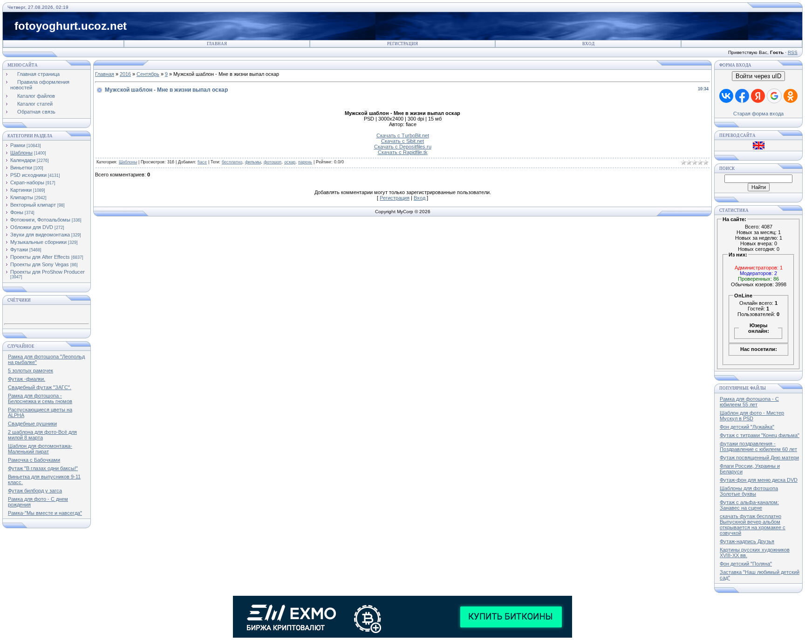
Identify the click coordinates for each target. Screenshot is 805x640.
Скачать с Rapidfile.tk (403, 152)
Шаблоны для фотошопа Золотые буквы (749, 491)
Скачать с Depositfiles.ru (402, 146)
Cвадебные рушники (32, 423)
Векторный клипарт (33, 205)
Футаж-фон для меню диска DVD (759, 480)
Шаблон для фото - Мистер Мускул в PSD (752, 415)
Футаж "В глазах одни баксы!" (43, 468)
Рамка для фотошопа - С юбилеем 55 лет (749, 401)
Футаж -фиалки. (26, 379)
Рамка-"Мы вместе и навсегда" (45, 513)
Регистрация (402, 43)
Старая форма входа (758, 113)
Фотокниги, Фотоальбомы (40, 219)
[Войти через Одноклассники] (791, 96)
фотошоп (272, 162)
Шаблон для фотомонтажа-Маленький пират (40, 448)
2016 (125, 74)
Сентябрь (147, 74)
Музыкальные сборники (38, 242)
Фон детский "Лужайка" (747, 427)
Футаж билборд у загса (35, 490)
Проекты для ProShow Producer (47, 272)
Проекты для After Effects (40, 257)
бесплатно (232, 162)
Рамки (17, 145)
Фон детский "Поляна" (746, 563)
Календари (22, 160)
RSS (793, 52)
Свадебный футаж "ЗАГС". (39, 387)
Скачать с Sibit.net (402, 141)
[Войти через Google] (774, 95)
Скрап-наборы (27, 182)
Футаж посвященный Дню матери (759, 457)
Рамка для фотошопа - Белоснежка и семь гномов (40, 398)
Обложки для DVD (31, 227)
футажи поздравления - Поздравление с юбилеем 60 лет (758, 446)
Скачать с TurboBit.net (402, 135)
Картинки (21, 190)
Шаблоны (21, 152)
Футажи (19, 249)
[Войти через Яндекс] (758, 96)
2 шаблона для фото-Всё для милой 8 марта (42, 434)
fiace (202, 162)
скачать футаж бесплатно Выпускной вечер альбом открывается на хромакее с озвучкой (752, 524)
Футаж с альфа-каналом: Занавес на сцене (749, 505)
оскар (289, 162)
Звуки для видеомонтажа (40, 234)
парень (305, 162)
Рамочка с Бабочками (34, 460)
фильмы (253, 162)
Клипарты (21, 197)
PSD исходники (28, 175)
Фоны (16, 212)
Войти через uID (758, 76)
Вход (588, 43)
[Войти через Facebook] (742, 96)
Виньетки (21, 167)
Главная (217, 43)
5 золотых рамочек (30, 370)
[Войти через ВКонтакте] (726, 96)
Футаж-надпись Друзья (747, 541)
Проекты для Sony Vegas (39, 264)
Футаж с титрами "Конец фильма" (759, 435)
